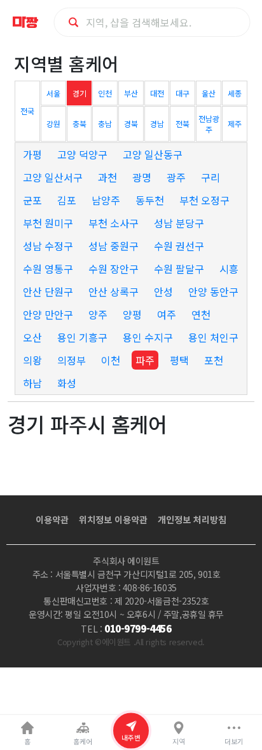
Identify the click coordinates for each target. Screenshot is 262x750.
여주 (166, 314)
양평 (132, 314)
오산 (32, 337)
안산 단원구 (48, 291)
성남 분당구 (179, 223)
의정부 (71, 360)
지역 (178, 741)
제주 (235, 123)
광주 (176, 177)
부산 (131, 93)
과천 (107, 177)
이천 (110, 360)
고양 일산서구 (53, 177)
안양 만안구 (48, 314)
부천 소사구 (113, 223)
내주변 (131, 737)
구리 (210, 177)
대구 (183, 93)
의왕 (32, 360)
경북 (131, 123)
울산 (209, 93)
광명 (141, 177)
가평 (32, 154)
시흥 (228, 268)
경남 (157, 123)
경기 (79, 93)
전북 (183, 123)
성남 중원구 (113, 245)
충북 (79, 123)
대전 (157, 93)
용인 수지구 (148, 337)
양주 (97, 314)
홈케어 (82, 741)
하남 (32, 383)
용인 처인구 (213, 337)
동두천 (149, 200)
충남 (105, 123)
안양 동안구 (213, 291)
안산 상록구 (113, 291)
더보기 (234, 741)
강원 (53, 123)
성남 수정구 (48, 245)
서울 (53, 93)
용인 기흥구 (82, 337)
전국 (27, 110)
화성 (66, 383)
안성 (163, 291)
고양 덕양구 (82, 154)
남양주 (106, 200)
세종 (235, 93)
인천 (105, 93)
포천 (213, 360)
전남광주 (208, 124)
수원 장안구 (113, 268)
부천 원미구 (48, 223)
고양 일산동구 (153, 154)
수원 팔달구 (179, 268)
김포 (66, 200)
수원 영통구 (48, 268)
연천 (200, 314)
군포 (32, 200)
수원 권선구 (179, 245)
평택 (179, 360)
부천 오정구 (204, 200)
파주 (145, 360)
